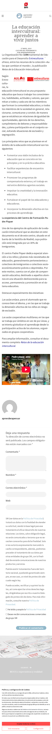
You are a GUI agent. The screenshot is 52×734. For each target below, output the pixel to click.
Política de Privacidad (33, 518)
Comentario (13, 451)
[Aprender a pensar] (24, 16)
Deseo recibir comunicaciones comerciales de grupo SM (26, 616)
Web (8, 500)
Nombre (11, 474)
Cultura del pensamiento (26, 51)
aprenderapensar (28, 53)
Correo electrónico (16, 487)
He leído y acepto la (26, 609)
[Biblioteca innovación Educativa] (26, 5)
